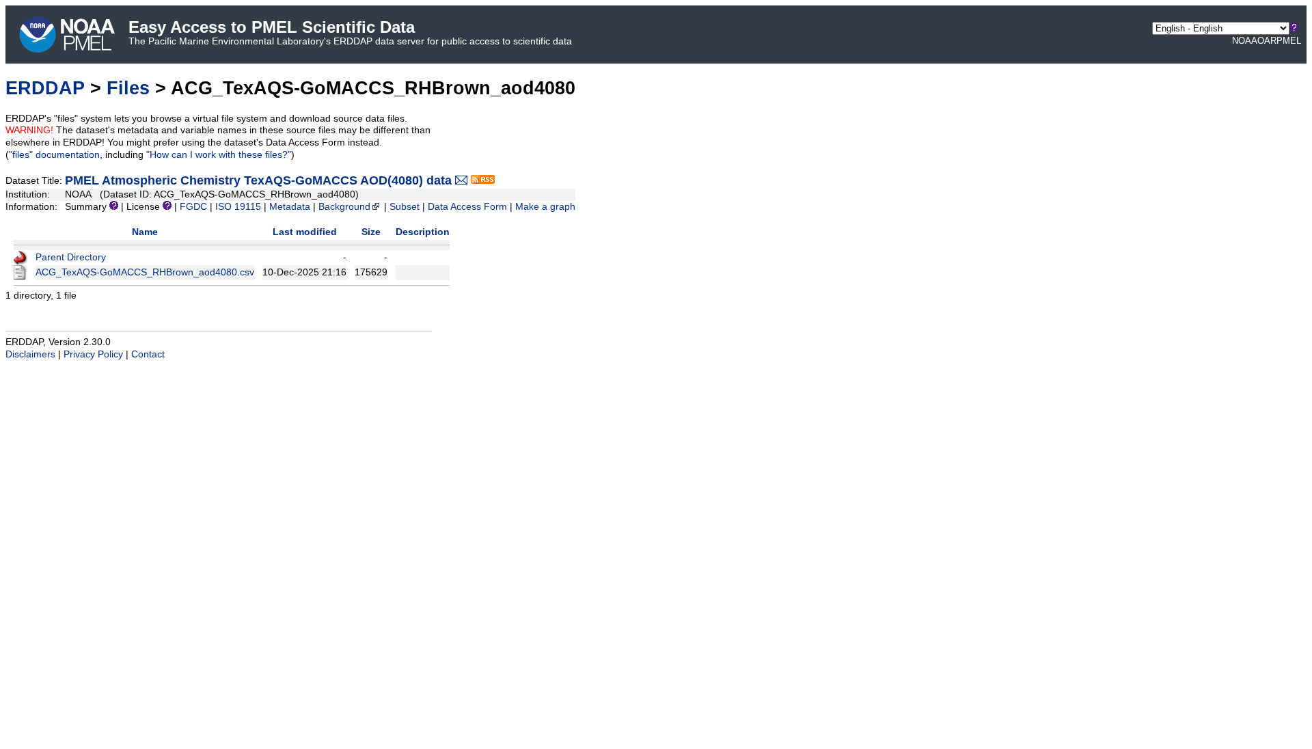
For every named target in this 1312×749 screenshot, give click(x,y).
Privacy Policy (93, 354)
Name (145, 232)
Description (423, 232)
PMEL (1288, 41)
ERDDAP (45, 87)
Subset (405, 207)
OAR (1266, 41)
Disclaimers (30, 354)
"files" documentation (54, 155)
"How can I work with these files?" (218, 155)
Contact (148, 354)
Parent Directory (71, 257)
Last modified (305, 232)
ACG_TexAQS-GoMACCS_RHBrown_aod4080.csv (145, 272)
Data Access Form (467, 207)
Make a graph (545, 207)
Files (128, 87)
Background (344, 207)
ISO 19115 (238, 207)
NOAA (1244, 41)
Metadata (289, 207)
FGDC (193, 207)
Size (371, 232)
